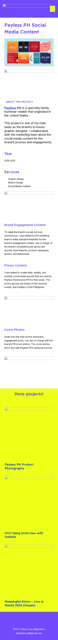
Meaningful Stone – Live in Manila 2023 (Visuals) (24, 603)
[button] (52, 9)
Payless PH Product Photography (19, 466)
